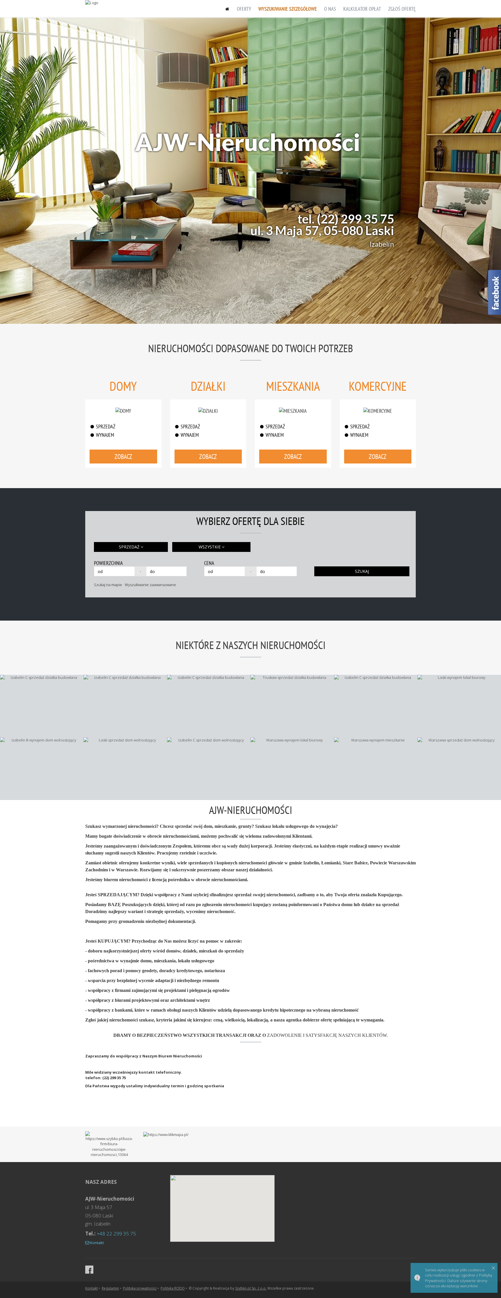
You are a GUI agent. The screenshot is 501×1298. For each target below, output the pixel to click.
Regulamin (110, 1288)
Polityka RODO (173, 1288)
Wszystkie (210, 547)
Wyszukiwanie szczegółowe (287, 9)
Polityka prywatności (140, 1288)
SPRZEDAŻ (105, 426)
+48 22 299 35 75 (116, 1233)
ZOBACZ (123, 456)
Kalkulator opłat (362, 9)
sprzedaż (130, 547)
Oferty (244, 9)
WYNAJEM (105, 435)
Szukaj (362, 571)
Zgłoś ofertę (402, 9)
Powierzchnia (108, 563)
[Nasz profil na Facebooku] (89, 1270)
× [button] (493, 1268)
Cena (209, 563)
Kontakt (96, 1242)
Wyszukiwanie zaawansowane (150, 584)
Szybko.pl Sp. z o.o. (250, 1288)
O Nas (330, 9)
